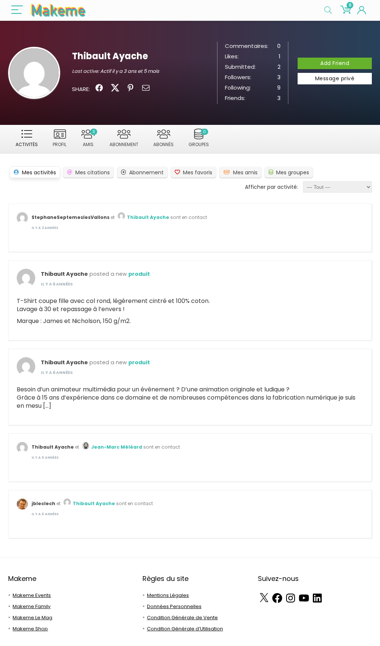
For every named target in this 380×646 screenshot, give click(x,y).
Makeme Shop (30, 628)
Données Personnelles (174, 606)
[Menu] (17, 10)
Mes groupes (292, 172)
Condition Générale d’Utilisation (185, 628)
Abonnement (123, 144)
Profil (59, 144)
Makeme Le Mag (32, 617)
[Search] (328, 10)
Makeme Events (32, 595)
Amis (89, 138)
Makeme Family (31, 606)
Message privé (335, 78)
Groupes (199, 138)
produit (139, 274)
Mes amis (245, 172)
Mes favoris (197, 172)
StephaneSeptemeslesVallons (70, 217)
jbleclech (43, 503)
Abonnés (163, 144)
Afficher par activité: (271, 187)
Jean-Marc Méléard (116, 447)
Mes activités (39, 172)
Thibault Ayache (148, 217)
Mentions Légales (168, 595)
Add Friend (334, 63)
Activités (27, 144)
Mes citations (92, 172)
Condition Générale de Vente (182, 617)
